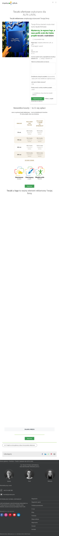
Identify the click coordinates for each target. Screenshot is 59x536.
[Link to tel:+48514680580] (1, 490)
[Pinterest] (10, 515)
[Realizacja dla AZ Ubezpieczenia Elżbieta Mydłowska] (42, 282)
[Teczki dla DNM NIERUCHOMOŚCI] (42, 363)
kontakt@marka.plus (9, 494)
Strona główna (4, 461)
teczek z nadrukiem (45, 36)
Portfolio (11, 461)
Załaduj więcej (30, 429)
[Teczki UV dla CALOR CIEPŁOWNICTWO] (16, 397)
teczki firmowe (41, 27)
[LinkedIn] (18, 515)
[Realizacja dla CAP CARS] (16, 329)
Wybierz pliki (34, 52)
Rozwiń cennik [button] (29, 160)
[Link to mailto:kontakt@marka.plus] (1, 494)
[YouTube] (14, 515)
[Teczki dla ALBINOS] (16, 282)
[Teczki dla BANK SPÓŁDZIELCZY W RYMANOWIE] (16, 197)
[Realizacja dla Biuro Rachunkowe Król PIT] (42, 302)
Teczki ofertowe (21, 11)
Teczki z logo (13, 190)
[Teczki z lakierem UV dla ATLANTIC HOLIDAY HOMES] (42, 249)
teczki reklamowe (25, 112)
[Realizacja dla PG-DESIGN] (42, 197)
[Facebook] (1, 515)
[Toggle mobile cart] (53, 2)
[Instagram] (6, 515)
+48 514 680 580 (8, 490)
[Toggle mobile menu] (56, 2)
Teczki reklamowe (16, 18)
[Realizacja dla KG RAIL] (16, 249)
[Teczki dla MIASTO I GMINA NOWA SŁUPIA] (42, 329)
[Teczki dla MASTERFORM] (42, 217)
